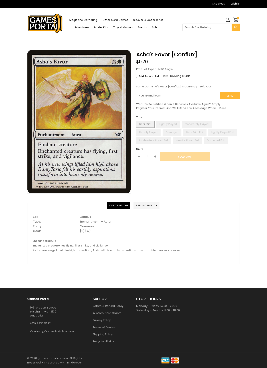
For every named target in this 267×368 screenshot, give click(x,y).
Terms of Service (104, 327)
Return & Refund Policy (108, 306)
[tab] (118, 205)
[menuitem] (83, 20)
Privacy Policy (102, 320)
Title (139, 117)
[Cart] (236, 20)
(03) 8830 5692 (40, 323)
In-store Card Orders (107, 313)
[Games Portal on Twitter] (29, 3)
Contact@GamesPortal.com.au (52, 331)
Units (139, 149)
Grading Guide (180, 76)
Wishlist (235, 3)
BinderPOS (74, 362)
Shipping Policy (103, 334)
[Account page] (228, 20)
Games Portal (38, 299)
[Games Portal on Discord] (36, 3)
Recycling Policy (103, 341)
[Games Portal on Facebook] (22, 3)
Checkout (218, 3)
